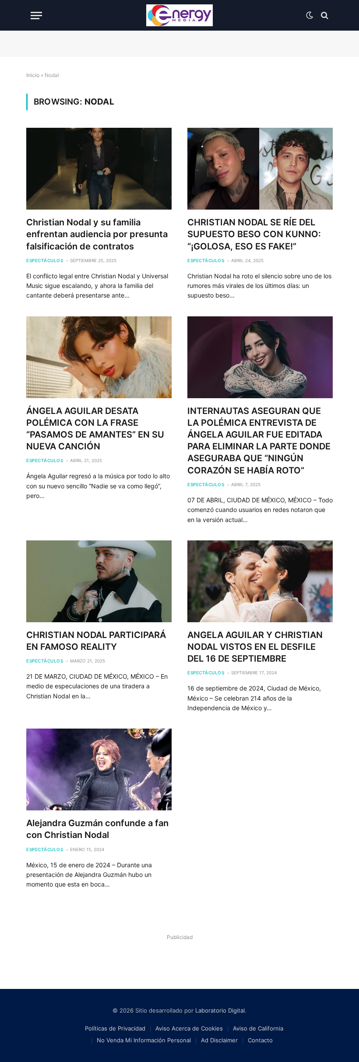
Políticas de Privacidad (115, 1028)
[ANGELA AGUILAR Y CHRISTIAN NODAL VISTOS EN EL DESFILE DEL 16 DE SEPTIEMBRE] (260, 581)
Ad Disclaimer (219, 1040)
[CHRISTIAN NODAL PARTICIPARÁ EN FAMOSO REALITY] (99, 581)
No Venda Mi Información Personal (144, 1040)
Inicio (32, 75)
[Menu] (36, 15)
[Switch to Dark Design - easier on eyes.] (309, 15)
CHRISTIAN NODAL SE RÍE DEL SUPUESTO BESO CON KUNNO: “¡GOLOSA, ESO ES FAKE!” (254, 234)
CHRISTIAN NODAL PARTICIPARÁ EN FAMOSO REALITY (96, 641)
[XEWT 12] (179, 15)
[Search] (323, 15)
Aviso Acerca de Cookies (189, 1028)
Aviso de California (258, 1028)
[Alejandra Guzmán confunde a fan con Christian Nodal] (99, 769)
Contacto (260, 1040)
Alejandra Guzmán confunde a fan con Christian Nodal (97, 829)
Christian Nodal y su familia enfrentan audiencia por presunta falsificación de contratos (97, 234)
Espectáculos (44, 260)
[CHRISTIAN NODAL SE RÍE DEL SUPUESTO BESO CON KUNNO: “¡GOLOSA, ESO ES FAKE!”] (260, 169)
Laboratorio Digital (220, 1010)
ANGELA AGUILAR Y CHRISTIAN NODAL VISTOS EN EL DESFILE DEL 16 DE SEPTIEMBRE (255, 647)
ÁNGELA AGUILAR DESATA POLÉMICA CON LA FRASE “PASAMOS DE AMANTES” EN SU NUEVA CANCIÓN (95, 429)
